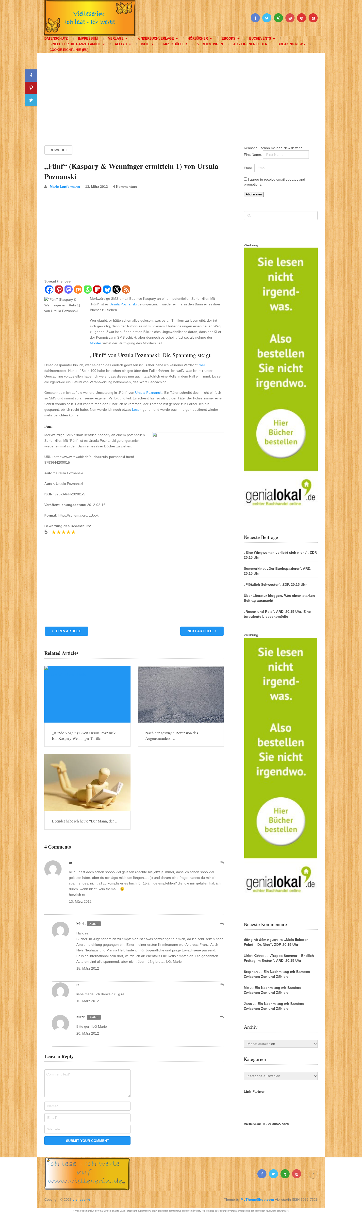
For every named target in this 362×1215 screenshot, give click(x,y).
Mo (246, 988)
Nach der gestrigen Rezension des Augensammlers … (171, 735)
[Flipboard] (97, 290)
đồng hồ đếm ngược (261, 940)
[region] (181, 94)
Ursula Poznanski (123, 304)
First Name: (253, 155)
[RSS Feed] (126, 290)
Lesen (137, 409)
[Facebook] (49, 290)
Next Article (200, 631)
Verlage (116, 38)
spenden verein (228, 1211)
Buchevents (260, 38)
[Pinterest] (58, 290)
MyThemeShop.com (257, 1199)
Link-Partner (254, 1091)
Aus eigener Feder (250, 44)
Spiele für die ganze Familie (75, 44)
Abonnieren (254, 194)
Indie (145, 44)
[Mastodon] (68, 290)
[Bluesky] (106, 290)
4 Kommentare (125, 186)
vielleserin (81, 1199)
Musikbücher (175, 44)
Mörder (95, 343)
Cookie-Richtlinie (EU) (68, 50)
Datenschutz (56, 38)
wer (202, 365)
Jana (248, 1004)
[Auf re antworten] (222, 862)
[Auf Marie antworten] (222, 924)
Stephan (251, 972)
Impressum (88, 38)
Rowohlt (58, 150)
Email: (249, 168)
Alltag (121, 44)
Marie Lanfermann (65, 187)
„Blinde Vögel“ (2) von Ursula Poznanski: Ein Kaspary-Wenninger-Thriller (84, 735)
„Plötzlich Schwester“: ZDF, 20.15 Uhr (275, 584)
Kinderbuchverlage (155, 38)
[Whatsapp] (87, 290)
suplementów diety (89, 1211)
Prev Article (68, 631)
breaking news (291, 44)
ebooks (228, 38)
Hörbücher (198, 38)
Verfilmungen (210, 44)
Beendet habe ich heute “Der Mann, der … (85, 820)
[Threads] (116, 290)
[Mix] (78, 290)
